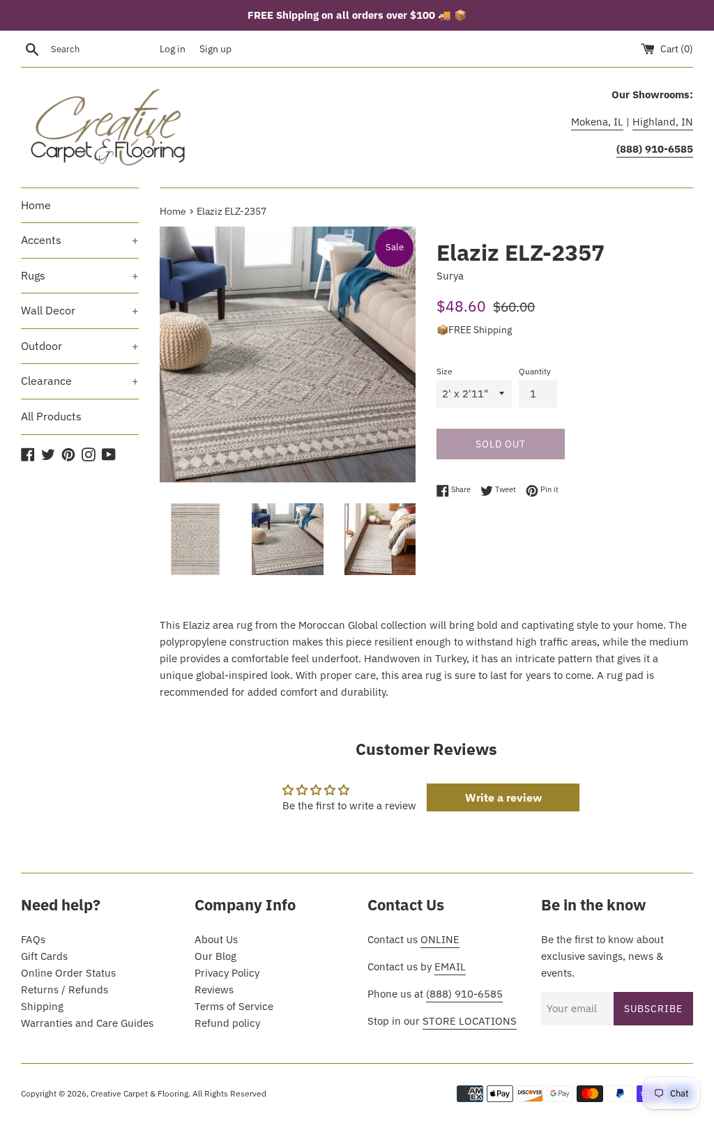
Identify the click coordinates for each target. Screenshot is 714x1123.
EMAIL (450, 966)
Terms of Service (234, 1006)
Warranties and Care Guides (87, 1023)
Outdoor (80, 346)
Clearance (80, 381)
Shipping (42, 1006)
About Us (216, 939)
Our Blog (215, 956)
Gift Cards (44, 956)
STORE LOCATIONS (470, 1020)
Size (444, 371)
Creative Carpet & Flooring (139, 1093)
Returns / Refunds (64, 989)
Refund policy (227, 1023)
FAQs (33, 939)
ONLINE (439, 939)
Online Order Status (68, 972)
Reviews (214, 989)
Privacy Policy (227, 972)
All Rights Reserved (229, 1093)
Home (36, 205)
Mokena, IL (597, 121)
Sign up (215, 49)
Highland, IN (662, 121)
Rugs (80, 275)
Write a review (503, 797)
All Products (51, 416)
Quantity (535, 371)
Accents (80, 240)
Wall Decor (80, 310)
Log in (172, 49)
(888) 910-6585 (464, 993)
